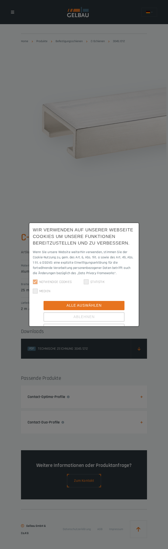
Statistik (97, 282)
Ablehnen (84, 317)
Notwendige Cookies (55, 282)
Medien (44, 291)
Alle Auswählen (84, 305)
